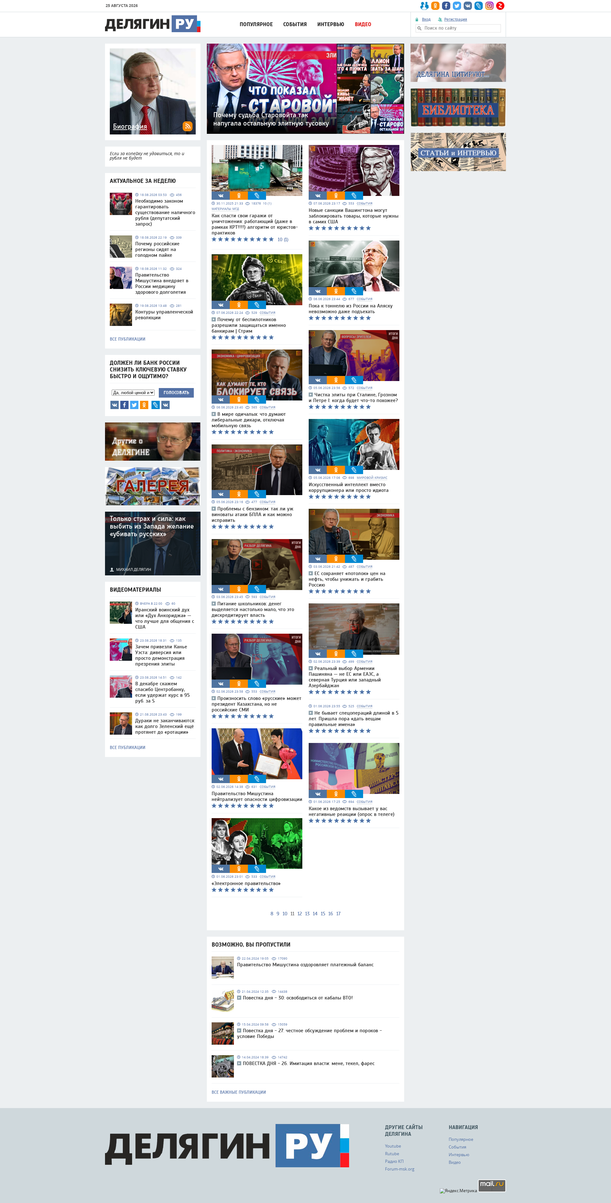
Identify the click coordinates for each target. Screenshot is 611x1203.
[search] (419, 28)
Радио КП (394, 1161)
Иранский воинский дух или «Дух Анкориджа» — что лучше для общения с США (164, 618)
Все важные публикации (239, 1092)
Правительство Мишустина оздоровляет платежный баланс (305, 965)
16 (330, 914)
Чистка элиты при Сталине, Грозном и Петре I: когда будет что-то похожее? (353, 397)
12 (300, 914)
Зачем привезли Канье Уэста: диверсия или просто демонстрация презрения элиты (161, 655)
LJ (155, 405)
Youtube (393, 1146)
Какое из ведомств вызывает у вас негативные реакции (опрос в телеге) (352, 811)
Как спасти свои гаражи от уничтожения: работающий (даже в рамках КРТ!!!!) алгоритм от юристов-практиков (255, 224)
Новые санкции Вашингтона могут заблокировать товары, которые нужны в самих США (353, 216)
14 (315, 914)
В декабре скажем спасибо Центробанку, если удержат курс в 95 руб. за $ (162, 692)
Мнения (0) (165, 405)
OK (144, 405)
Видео (363, 24)
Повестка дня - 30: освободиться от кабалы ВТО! (298, 998)
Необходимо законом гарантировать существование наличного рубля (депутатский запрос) (165, 212)
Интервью (330, 24)
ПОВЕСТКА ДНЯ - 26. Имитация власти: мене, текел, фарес (309, 1063)
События (295, 24)
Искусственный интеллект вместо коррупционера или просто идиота (349, 487)
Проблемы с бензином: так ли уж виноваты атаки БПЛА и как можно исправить (252, 514)
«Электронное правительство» (246, 883)
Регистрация (455, 19)
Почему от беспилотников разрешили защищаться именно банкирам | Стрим (249, 325)
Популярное (256, 24)
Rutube (392, 1153)
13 (307, 914)
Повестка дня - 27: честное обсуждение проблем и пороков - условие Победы (309, 1033)
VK (114, 405)
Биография (130, 126)
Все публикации (127, 339)
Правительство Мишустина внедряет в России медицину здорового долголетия (161, 283)
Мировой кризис (372, 478)
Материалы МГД (225, 209)
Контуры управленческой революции (164, 315)
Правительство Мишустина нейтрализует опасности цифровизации (257, 796)
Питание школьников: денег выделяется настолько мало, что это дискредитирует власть (253, 609)
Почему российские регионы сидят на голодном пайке (157, 249)
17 (338, 914)
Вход (426, 19)
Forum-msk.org (399, 1169)
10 (285, 914)
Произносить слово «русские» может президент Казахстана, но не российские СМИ (256, 704)
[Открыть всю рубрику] (458, 63)
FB (124, 405)
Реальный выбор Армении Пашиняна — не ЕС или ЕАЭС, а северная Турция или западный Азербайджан (345, 677)
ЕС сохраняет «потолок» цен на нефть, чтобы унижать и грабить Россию (347, 579)
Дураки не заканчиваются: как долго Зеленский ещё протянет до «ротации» (165, 726)
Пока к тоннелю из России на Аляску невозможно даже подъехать (351, 308)
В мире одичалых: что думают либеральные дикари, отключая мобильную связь (249, 420)
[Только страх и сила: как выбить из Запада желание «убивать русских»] (152, 543)
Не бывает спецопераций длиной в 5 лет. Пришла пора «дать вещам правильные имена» (353, 718)
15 (323, 914)
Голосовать (176, 392)
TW (134, 405)
